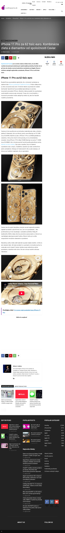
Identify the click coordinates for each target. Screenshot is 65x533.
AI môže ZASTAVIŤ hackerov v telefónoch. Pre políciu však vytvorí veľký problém (32, 507)
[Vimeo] (62, 2)
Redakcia (47, 466)
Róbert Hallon (6, 52)
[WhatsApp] (14, 58)
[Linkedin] (14, 379)
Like (47, 61)
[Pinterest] (10, 58)
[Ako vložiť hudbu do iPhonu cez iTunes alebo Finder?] (26, 426)
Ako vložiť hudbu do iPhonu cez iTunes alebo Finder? (35, 426)
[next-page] (5, 410)
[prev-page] (2, 410)
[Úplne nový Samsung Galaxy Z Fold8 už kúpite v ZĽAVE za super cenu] (7, 394)
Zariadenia (8, 18)
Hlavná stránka (49, 453)
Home (2, 18)
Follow (54, 61)
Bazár (46, 458)
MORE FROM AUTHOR (21, 386)
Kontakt (47, 463)
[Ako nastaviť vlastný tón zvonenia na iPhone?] (26, 434)
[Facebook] (56, 2)
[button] (62, 11)
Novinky (15, 40)
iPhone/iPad (15, 18)
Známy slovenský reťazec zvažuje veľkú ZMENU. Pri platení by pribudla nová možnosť (32, 499)
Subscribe (61, 61)
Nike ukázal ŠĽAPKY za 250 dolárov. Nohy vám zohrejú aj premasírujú (32, 492)
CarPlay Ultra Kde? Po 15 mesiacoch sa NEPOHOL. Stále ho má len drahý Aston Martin (32, 485)
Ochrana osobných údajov (52, 471)
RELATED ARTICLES (7, 386)
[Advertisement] (21, 332)
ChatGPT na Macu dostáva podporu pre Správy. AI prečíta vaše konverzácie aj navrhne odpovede (35, 403)
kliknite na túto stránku (8, 144)
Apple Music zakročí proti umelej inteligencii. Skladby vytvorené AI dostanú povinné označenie (21, 403)
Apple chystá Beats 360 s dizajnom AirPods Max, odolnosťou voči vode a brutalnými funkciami (32, 477)
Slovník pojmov (49, 456)
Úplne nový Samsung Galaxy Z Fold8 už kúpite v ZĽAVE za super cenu (7, 401)
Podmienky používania (51, 468)
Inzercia (47, 461)
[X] (60, 2)
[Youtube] (62, 5)
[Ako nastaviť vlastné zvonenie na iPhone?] (26, 440)
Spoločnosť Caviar (6, 64)
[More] (18, 58)
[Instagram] (58, 2)
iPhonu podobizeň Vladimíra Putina (19, 84)
